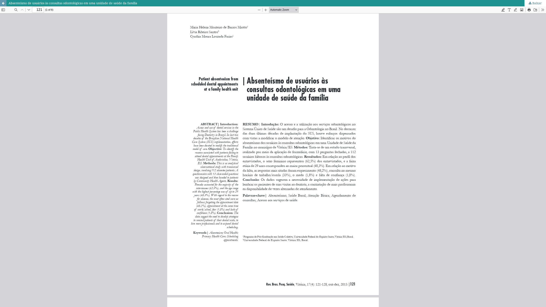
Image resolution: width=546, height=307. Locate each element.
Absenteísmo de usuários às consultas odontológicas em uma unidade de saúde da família (73, 3)
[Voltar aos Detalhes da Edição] (3, 3)
